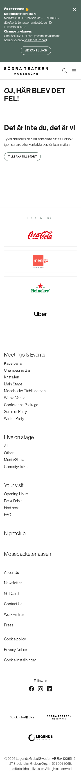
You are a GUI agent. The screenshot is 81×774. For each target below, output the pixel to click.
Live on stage (19, 437)
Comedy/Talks (15, 466)
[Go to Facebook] (31, 688)
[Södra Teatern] (26, 71)
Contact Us (13, 603)
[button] (65, 71)
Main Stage (13, 384)
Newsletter (13, 582)
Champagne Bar (17, 370)
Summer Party (15, 411)
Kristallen (11, 377)
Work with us (14, 614)
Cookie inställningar (20, 660)
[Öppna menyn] (74, 71)
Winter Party (14, 418)
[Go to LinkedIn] (49, 688)
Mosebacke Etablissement (25, 390)
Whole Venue (15, 397)
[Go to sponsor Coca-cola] (40, 235)
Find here (11, 507)
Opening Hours (16, 493)
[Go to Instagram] (40, 688)
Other (9, 452)
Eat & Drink (13, 500)
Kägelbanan (13, 363)
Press (9, 625)
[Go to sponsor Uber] (40, 314)
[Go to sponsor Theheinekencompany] (40, 287)
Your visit (14, 485)
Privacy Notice (15, 649)
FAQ (7, 514)
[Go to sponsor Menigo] (40, 261)
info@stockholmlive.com (26, 769)
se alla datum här (35, 40)
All (6, 445)
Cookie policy (15, 639)
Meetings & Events (24, 354)
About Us (11, 572)
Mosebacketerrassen (27, 553)
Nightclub (15, 533)
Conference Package (21, 404)
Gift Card (11, 593)
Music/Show (14, 459)
